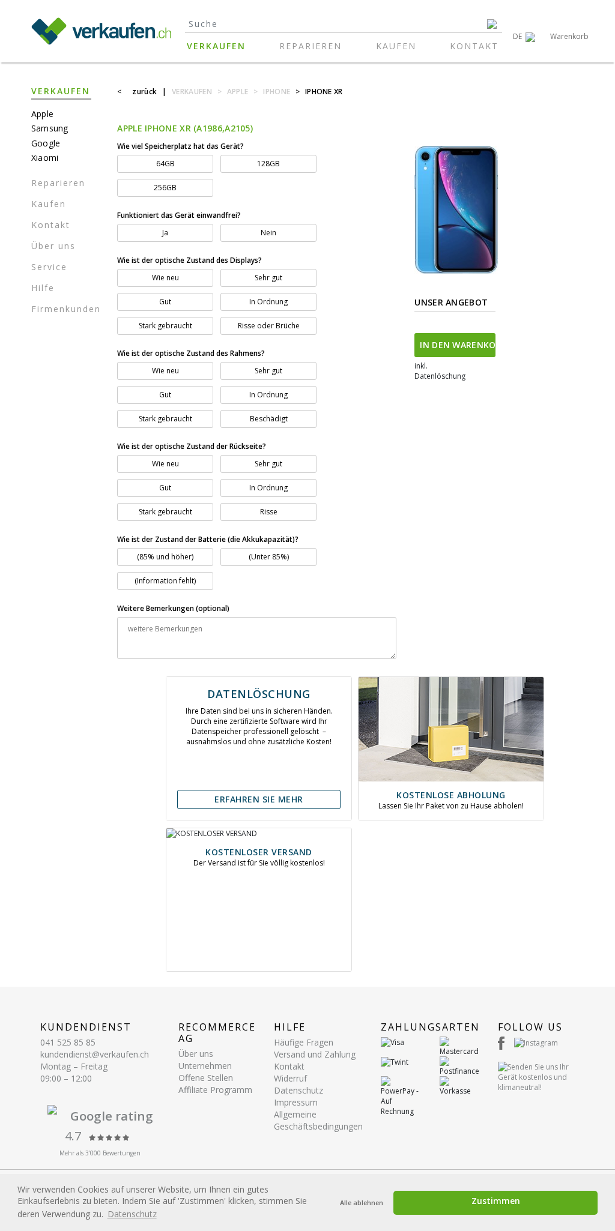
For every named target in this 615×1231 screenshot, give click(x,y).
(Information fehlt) (165, 581)
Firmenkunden (66, 309)
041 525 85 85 (67, 1042)
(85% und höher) (165, 557)
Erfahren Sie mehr (258, 799)
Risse (268, 512)
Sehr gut (268, 277)
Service (49, 266)
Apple (238, 91)
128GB (268, 163)
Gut (165, 301)
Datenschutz (298, 1090)
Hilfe (43, 287)
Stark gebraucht (165, 326)
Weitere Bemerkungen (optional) (173, 608)
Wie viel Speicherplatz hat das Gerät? (180, 146)
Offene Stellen (205, 1077)
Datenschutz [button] (132, 1214)
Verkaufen (216, 46)
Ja (165, 232)
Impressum (296, 1102)
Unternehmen (205, 1065)
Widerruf (290, 1078)
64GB (165, 163)
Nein (268, 232)
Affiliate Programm (215, 1089)
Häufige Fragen (303, 1042)
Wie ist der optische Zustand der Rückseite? (192, 446)
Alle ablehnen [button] (361, 1202)
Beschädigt (269, 419)
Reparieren (310, 46)
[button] (524, 37)
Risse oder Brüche (269, 326)
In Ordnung (268, 301)
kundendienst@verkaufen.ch (94, 1054)
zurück (144, 91)
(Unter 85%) (269, 557)
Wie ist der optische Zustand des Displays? (190, 260)
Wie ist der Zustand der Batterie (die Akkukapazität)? (207, 539)
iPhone (276, 91)
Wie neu (165, 277)
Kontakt (474, 46)
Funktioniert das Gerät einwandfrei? (179, 215)
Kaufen (396, 46)
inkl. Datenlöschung (439, 371)
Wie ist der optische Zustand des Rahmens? (191, 353)
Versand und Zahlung (315, 1054)
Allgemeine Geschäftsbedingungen (318, 1120)
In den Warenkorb (457, 345)
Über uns (53, 245)
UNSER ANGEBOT (451, 302)
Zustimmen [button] (495, 1200)
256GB (165, 187)
